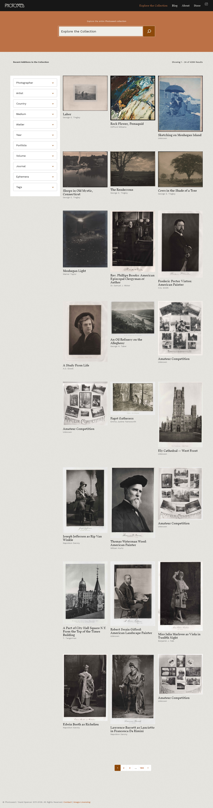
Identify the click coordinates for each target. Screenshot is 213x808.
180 (142, 768)
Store (197, 6)
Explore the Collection (153, 6)
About (186, 6)
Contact (67, 802)
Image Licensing (81, 802)
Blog (175, 6)
